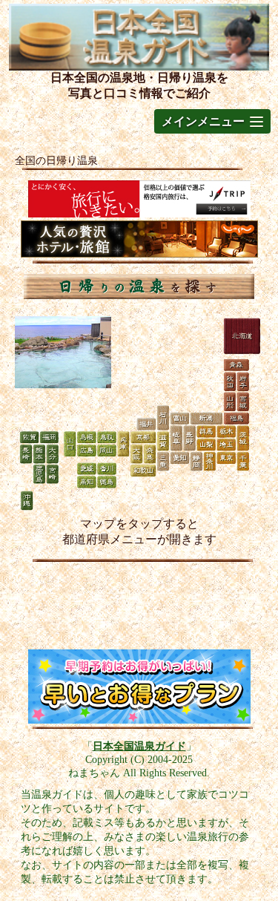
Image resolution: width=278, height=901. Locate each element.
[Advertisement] (139, 609)
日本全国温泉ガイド (139, 746)
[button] (212, 121)
